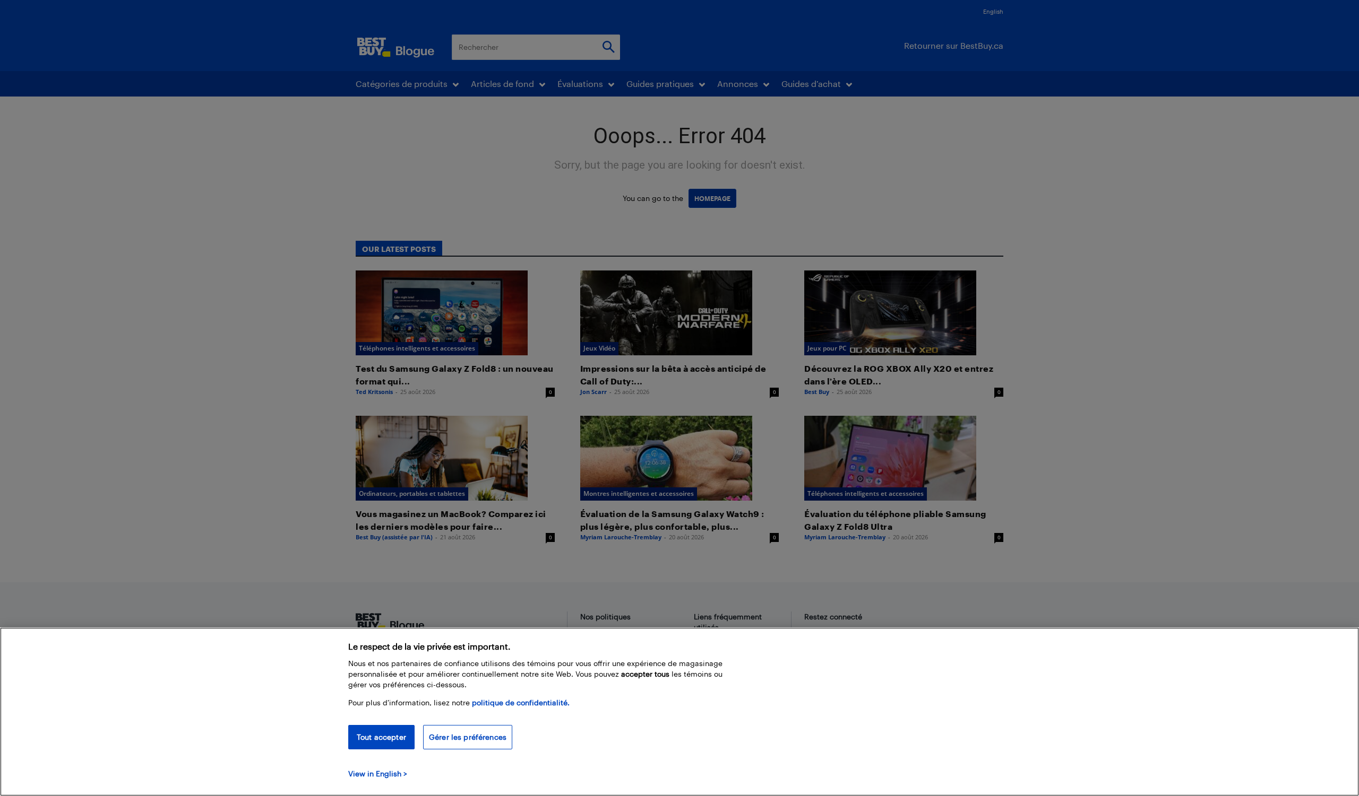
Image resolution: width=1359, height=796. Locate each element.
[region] (679, 711)
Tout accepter (381, 736)
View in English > (377, 773)
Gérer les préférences (467, 736)
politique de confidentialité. (521, 702)
